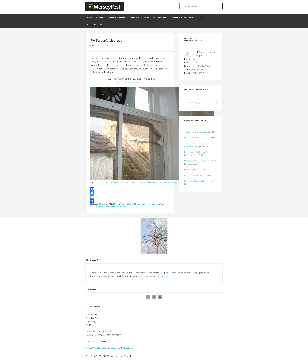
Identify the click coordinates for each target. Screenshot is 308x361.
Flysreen (137, 204)
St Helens (115, 207)
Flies (101, 204)
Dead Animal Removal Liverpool (197, 137)
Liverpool (145, 204)
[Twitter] (130, 193)
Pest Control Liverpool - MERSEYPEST (104, 6)
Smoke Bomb (189, 169)
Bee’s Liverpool (190, 146)
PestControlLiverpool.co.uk (130, 82)
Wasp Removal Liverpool (194, 132)
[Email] (130, 197)
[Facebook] (130, 189)
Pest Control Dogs (191, 175)
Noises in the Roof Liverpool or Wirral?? (200, 161)
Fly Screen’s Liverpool (106, 40)
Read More (163, 276)
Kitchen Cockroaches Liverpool (197, 181)
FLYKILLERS (129, 204)
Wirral (122, 207)
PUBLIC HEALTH (103, 207)
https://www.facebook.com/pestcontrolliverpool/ (109, 348)
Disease (116, 204)
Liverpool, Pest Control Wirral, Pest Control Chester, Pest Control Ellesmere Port (141, 182)
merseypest (154, 204)
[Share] (130, 201)
